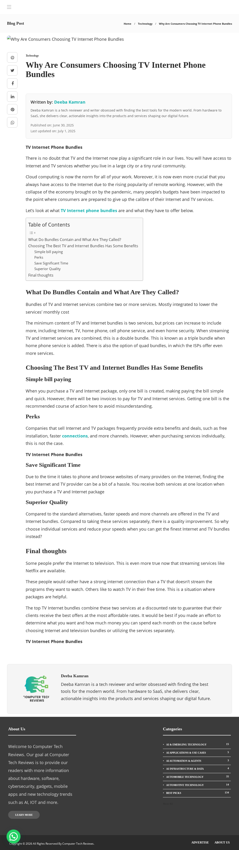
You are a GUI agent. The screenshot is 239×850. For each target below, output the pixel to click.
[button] (14, 836)
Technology (145, 23)
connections (75, 436)
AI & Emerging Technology (197, 744)
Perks (38, 257)
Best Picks (197, 792)
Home (127, 23)
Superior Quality (47, 268)
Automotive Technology (197, 784)
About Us (222, 842)
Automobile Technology (197, 776)
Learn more (24, 814)
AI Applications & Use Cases (197, 752)
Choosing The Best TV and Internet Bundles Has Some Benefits (83, 245)
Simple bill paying (48, 251)
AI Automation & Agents (197, 760)
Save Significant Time (51, 263)
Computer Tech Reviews (78, 844)
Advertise (200, 842)
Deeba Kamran (69, 102)
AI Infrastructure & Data (197, 768)
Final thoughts (40, 275)
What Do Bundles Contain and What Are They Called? (74, 239)
